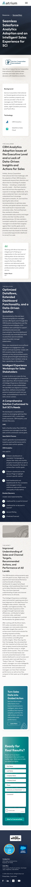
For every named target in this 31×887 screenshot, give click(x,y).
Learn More (13, 723)
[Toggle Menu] (26, 3)
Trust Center (13, 876)
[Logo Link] (15, 838)
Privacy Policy (6, 876)
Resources (5, 15)
